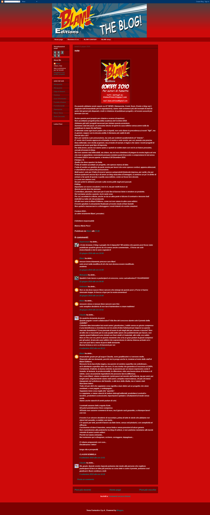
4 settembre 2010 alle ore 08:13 (92, 348)
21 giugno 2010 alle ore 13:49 (92, 270)
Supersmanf (85, 242)
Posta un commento (85, 479)
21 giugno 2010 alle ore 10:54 (92, 253)
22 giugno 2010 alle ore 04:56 (92, 281)
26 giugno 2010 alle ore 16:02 (92, 310)
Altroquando (58, 84)
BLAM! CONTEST (90, 39)
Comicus (57, 95)
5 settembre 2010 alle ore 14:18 (92, 474)
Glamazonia (58, 109)
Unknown (84, 286)
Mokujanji (84, 275)
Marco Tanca (58, 113)
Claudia (83, 315)
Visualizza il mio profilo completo (59, 73)
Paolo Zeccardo (59, 116)
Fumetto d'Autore (60, 102)
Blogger (120, 510)
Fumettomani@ (59, 106)
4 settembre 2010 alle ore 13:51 (92, 458)
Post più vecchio (147, 490)
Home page (58, 39)
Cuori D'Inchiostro (60, 98)
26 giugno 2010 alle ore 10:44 (92, 296)
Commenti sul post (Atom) (119, 496)
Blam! (82, 258)
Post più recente (83, 490)
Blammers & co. (73, 39)
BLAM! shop (106, 39)
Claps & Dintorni (59, 91)
